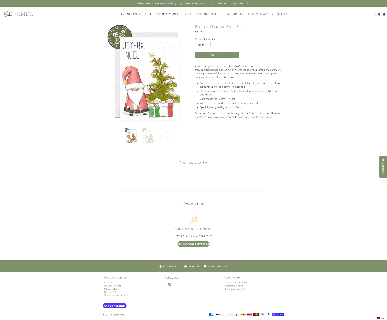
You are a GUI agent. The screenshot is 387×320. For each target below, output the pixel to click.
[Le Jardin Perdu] (18, 14)
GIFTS (147, 14)
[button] (382, 318)
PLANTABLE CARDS (130, 14)
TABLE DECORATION (259, 14)
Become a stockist (234, 285)
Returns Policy (111, 292)
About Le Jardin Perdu (236, 282)
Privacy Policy (110, 289)
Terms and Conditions (114, 295)
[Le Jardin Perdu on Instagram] (169, 284)
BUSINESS (282, 14)
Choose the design (205, 38)
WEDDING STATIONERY (167, 14)
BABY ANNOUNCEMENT (210, 14)
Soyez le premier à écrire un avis (193, 243)
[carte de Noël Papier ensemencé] (148, 75)
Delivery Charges (112, 285)
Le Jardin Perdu (117, 315)
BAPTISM (189, 14)
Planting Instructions (235, 289)
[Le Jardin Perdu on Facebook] (166, 284)
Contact (108, 282)
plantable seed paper (259, 116)
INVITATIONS (234, 14)
